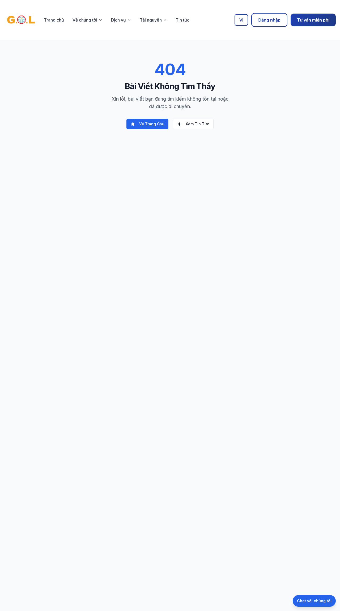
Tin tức (182, 20)
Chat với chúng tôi (314, 600)
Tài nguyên (151, 20)
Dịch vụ (118, 20)
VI (241, 20)
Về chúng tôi (85, 20)
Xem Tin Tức (197, 124)
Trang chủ (54, 20)
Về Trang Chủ (151, 124)
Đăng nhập (269, 20)
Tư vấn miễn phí (313, 20)
